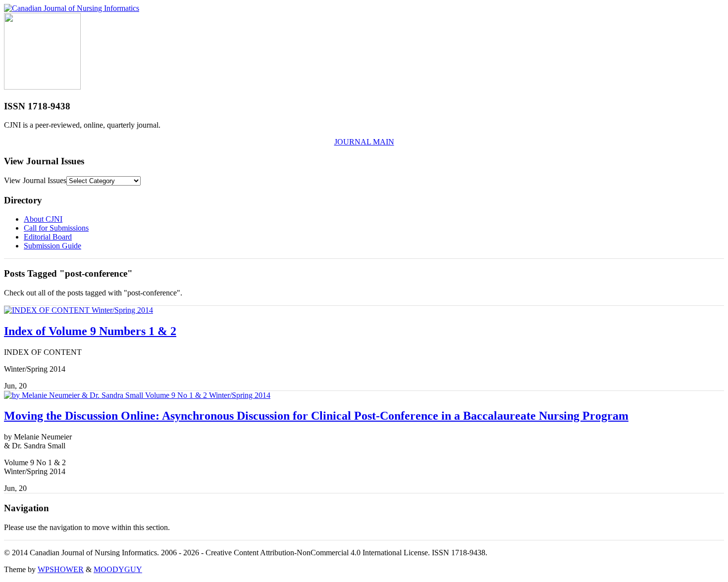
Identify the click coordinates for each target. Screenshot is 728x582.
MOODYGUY (118, 569)
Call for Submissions (56, 228)
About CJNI (43, 219)
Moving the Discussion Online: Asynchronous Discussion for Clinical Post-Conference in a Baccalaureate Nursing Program (316, 415)
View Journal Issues (35, 180)
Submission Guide (52, 246)
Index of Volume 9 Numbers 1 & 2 (90, 331)
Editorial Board (48, 237)
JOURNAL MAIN (364, 142)
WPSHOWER (61, 569)
